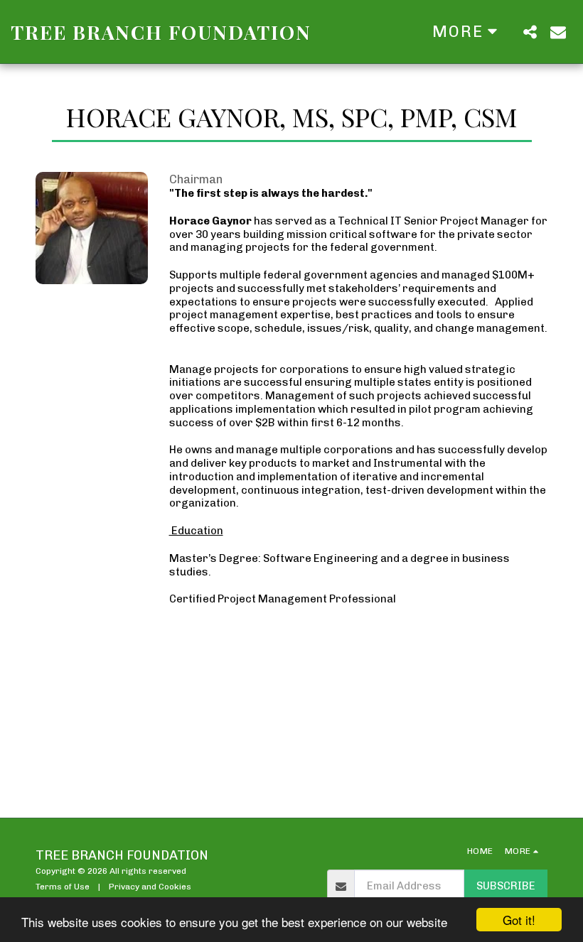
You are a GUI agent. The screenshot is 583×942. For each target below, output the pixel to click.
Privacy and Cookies (150, 887)
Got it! (519, 920)
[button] (529, 31)
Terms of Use (63, 887)
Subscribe (505, 885)
